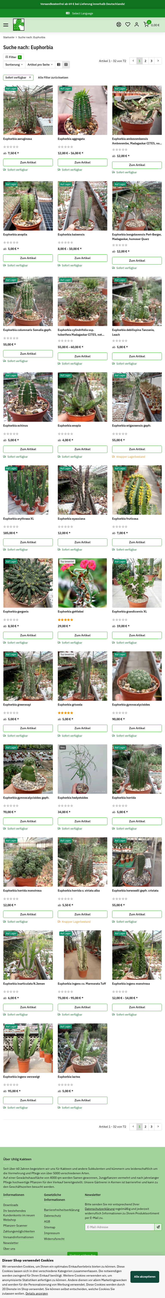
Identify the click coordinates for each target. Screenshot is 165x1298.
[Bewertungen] (11, 147)
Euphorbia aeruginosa (17, 139)
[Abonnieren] (158, 1227)
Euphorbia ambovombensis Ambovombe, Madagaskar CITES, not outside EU (136, 141)
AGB (47, 1221)
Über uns (9, 1249)
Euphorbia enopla (69, 425)
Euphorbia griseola (70, 704)
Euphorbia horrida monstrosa (22, 890)
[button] (128, 25)
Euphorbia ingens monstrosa (131, 984)
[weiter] (158, 61)
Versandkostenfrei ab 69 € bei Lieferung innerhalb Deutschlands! (82, 4)
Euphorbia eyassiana (71, 519)
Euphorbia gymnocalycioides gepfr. (26, 798)
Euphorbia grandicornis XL (129, 611)
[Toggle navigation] (5, 24)
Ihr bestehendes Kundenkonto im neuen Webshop (19, 1215)
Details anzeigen (37, 1293)
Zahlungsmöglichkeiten (19, 1231)
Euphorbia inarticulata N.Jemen (24, 984)
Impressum (52, 1233)
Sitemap (49, 1227)
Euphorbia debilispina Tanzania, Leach (133, 332)
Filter (14, 57)
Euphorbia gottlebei (71, 611)
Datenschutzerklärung (100, 1209)
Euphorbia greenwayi (17, 704)
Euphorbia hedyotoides (73, 798)
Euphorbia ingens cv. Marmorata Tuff (82, 984)
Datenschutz (52, 1216)
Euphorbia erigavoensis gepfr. (131, 425)
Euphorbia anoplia (15, 234)
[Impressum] (119, 24)
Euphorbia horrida (124, 798)
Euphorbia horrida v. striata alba (79, 890)
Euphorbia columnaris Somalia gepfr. (27, 330)
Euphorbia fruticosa (125, 519)
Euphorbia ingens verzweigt (21, 1077)
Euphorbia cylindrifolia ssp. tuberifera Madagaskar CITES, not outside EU (80, 332)
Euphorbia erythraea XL (18, 519)
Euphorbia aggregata (71, 139)
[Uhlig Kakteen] (18, 25)
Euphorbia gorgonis (16, 611)
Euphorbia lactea (69, 1077)
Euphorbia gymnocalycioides (131, 704)
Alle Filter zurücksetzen (53, 77)
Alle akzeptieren (145, 1276)
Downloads (10, 1205)
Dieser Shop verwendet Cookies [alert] (27, 1260)
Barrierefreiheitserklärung (61, 1210)
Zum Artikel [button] (28, 162)
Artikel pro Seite (39, 64)
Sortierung (12, 64)
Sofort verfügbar (16, 77)
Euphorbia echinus (15, 425)
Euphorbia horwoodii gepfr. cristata (135, 890)
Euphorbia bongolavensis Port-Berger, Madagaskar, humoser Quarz (137, 236)
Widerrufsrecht (54, 1239)
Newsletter (10, 1243)
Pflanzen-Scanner (15, 1225)
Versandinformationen (18, 1237)
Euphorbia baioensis (71, 234)
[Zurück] (133, 61)
